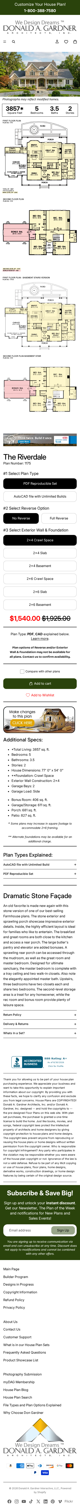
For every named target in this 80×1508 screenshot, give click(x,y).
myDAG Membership (19, 1382)
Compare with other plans (42, 671)
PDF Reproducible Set (18, 873)
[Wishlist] (66, 41)
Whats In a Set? (14, 1033)
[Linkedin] (45, 1501)
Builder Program (15, 1277)
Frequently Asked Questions (24, 1352)
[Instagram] (16, 1501)
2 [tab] (42, 92)
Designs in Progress (18, 1284)
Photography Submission (22, 1374)
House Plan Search (17, 1397)
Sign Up (63, 1230)
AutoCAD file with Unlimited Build (26, 864)
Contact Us (11, 1329)
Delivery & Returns (16, 1024)
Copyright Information (20, 1292)
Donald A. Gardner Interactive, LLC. (38, 1488)
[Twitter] (38, 1501)
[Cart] (75, 41)
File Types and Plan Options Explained (32, 1405)
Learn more (39, 638)
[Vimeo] (59, 1501)
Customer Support (17, 1337)
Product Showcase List (20, 1360)
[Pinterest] (52, 1501)
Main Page (11, 1269)
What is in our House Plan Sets (26, 1345)
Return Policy (12, 1014)
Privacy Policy (14, 1307)
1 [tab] (38, 92)
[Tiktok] (31, 1501)
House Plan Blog (15, 1390)
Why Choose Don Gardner (23, 1413)
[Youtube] (23, 1501)
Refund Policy (13, 1300)
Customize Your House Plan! (40, 4)
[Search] (13, 41)
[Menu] (4, 41)
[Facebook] (9, 1501)
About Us (10, 1322)
